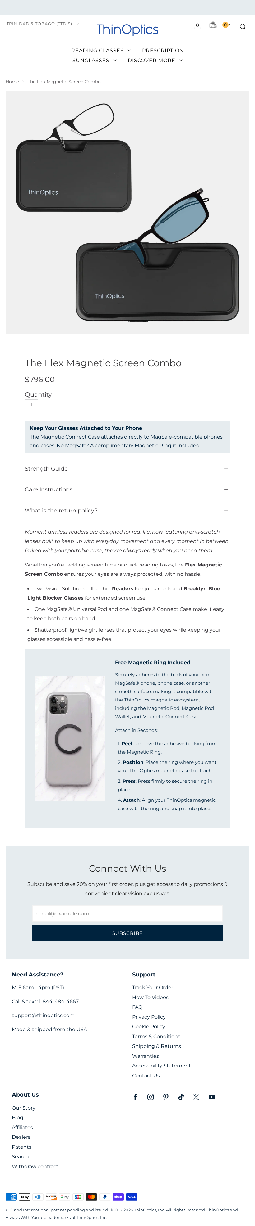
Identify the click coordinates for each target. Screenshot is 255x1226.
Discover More (151, 60)
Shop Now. (180, 7)
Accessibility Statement (161, 1066)
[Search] (242, 26)
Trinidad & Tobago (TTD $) (39, 23)
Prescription (163, 50)
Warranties (145, 1056)
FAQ (137, 1007)
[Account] (197, 26)
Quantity (38, 394)
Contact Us (146, 1076)
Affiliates (22, 1127)
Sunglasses (90, 60)
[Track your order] (213, 24)
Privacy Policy (149, 1017)
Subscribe (127, 933)
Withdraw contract (35, 1167)
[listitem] (127, 7)
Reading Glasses (97, 50)
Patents (21, 1147)
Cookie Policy (148, 1027)
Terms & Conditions (156, 1036)
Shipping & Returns (156, 1046)
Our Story (23, 1108)
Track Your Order (152, 987)
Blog (17, 1117)
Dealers (21, 1137)
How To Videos (150, 997)
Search (20, 1157)
